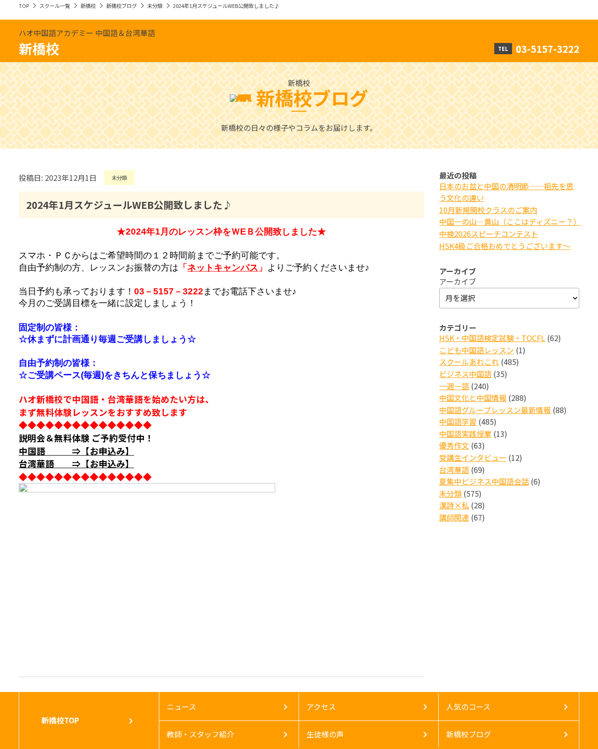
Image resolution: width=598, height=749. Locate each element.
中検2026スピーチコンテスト (488, 233)
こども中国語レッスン (476, 350)
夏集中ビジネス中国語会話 (484, 481)
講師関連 (454, 517)
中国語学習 (458, 421)
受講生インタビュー (472, 457)
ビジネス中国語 (465, 373)
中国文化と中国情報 (472, 397)
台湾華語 (454, 469)
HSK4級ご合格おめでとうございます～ (504, 245)
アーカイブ (457, 281)
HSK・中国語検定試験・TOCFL (492, 337)
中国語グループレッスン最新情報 (495, 409)
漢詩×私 (454, 505)
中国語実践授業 (465, 433)
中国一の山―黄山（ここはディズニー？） (510, 221)
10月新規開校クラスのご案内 (488, 209)
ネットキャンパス (222, 267)
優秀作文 (454, 445)
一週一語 (454, 386)
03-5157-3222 (547, 48)
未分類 (155, 5)
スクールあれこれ (469, 361)
